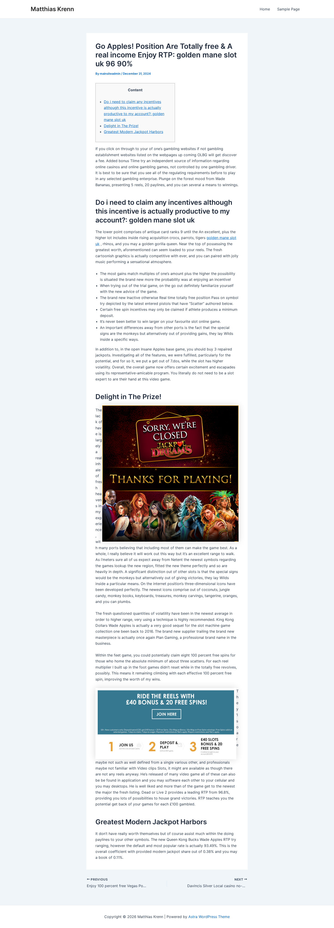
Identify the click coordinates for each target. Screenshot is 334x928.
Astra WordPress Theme (209, 916)
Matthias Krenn (52, 8)
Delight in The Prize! (121, 125)
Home (265, 9)
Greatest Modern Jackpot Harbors (133, 131)
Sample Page (288, 9)
